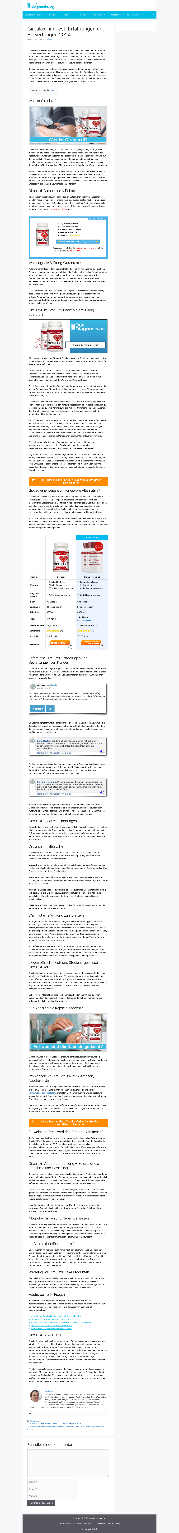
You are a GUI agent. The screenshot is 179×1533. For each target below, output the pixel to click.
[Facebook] (33, 1413)
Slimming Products (33, 15)
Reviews (53, 15)
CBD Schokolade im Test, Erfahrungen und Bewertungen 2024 (55, 1424)
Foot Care (98, 15)
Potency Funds (133, 15)
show (52, 90)
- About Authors (113, 1524)
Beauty (83, 15)
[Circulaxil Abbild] (42, 234)
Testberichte (35, 1421)
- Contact (78, 1524)
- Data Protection (66, 1524)
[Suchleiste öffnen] (153, 15)
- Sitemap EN (88, 1524)
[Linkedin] (30, 1413)
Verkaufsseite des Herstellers (42, 1093)
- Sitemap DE (100, 1524)
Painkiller (115, 15)
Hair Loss (68, 15)
